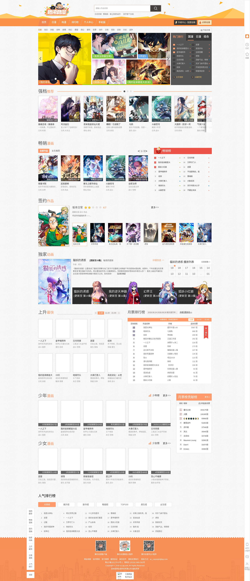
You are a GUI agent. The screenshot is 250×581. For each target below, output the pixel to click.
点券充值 (206, 22)
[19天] (63, 363)
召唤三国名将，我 (140, 513)
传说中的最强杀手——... (81, 216)
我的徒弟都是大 (183, 48)
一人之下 (180, 45)
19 (172, 267)
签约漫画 (30, 530)
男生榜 (144, 504)
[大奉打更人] (204, 232)
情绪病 (105, 14)
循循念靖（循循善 (46, 124)
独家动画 (30, 539)
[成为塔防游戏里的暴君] (168, 232)
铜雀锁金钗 (200, 71)
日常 (107, 30)
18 (179, 267)
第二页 (127, 91)
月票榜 (47, 504)
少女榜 (155, 443)
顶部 (30, 575)
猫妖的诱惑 (80, 260)
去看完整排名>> (186, 312)
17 (186, 267)
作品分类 (206, 30)
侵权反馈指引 (133, 559)
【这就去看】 (121, 274)
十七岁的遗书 (93, 513)
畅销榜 (105, 504)
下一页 (131, 91)
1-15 (191, 320)
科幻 (70, 30)
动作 (100, 30)
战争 (131, 30)
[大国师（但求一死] (184, 109)
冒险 (88, 30)
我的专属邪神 (49, 527)
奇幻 (82, 30)
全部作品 (44, 151)
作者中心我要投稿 (186, 22)
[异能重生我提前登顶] (186, 232)
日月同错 (98, 14)
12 (179, 273)
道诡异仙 (199, 48)
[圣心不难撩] (161, 461)
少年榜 (155, 395)
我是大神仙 (48, 513)
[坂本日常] (53, 225)
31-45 (207, 320)
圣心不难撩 (156, 476)
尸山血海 (91, 522)
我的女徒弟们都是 (95, 518)
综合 (206, 36)
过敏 (45, 522)
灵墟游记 (158, 531)
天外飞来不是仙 (202, 64)
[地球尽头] (80, 363)
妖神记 (46, 531)
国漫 (190, 36)
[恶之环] (115, 461)
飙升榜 (66, 504)
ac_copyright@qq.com (159, 559)
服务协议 (114, 559)
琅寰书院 (42, 183)
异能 (52, 30)
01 (208, 273)
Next (209, 114)
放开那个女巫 (128, 14)
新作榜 (86, 504)
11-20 (107, 313)
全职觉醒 (199, 52)
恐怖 (58, 30)
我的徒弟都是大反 (69, 428)
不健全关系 (191, 190)
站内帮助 (96, 559)
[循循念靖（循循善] (48, 109)
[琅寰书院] (48, 168)
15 (201, 267)
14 (208, 267)
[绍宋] (115, 328)
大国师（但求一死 (182, 124)
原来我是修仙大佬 (92, 124)
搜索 (155, 8)
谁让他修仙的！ (116, 14)
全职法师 (132, 183)
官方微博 (105, 559)
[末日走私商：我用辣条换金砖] (115, 232)
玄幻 (46, 30)
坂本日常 (77, 207)
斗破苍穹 (198, 77)
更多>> (207, 397)
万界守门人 (191, 162)
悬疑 (76, 30)
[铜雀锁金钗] (93, 461)
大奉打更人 (181, 64)
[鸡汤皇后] (70, 109)
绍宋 (178, 67)
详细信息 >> (158, 260)
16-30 (199, 320)
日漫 (198, 36)
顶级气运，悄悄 (202, 60)
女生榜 (163, 504)
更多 (155, 207)
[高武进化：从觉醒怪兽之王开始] (115, 363)
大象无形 (190, 181)
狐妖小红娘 (162, 167)
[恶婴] (97, 328)
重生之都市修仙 (90, 183)
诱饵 (197, 56)
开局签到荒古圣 (202, 67)
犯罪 (94, 30)
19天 (58, 375)
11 (186, 273)
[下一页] (118, 313)
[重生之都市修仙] (93, 168)
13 (172, 273)
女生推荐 (56, 151)
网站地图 (87, 559)
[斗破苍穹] (161, 109)
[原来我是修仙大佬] (93, 109)
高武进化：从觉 (183, 71)
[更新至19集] (95, 260)
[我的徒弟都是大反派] (45, 363)
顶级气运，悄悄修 (162, 527)
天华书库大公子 (193, 186)
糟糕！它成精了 (113, 124)
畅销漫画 (30, 521)
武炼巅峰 (65, 183)
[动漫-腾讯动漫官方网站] (63, 10)
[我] (247, 36)
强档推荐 (30, 512)
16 (193, 267)
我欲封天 (158, 522)
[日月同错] (80, 328)
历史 (125, 30)
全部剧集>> (205, 262)
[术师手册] (97, 232)
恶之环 (109, 476)
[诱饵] (151, 232)
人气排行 (30, 565)
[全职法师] (138, 168)
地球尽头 (180, 56)
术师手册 (94, 244)
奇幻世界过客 (71, 513)
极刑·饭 (136, 527)
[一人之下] (45, 328)
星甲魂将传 (181, 52)
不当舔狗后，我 (193, 172)
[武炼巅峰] (70, 168)
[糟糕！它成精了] (116, 109)
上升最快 (30, 548)
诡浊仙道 (136, 518)
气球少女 (201, 124)
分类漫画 (30, 556)
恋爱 (40, 30)
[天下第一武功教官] (133, 232)
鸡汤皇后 (65, 124)
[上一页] (96, 313)
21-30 (114, 313)
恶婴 (197, 45)
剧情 (64, 30)
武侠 (119, 30)
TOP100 (124, 504)
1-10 (101, 313)
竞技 (113, 30)
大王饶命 (179, 77)
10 (193, 273)
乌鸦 (131, 124)
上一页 (124, 91)
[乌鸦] (139, 109)
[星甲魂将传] (63, 328)
